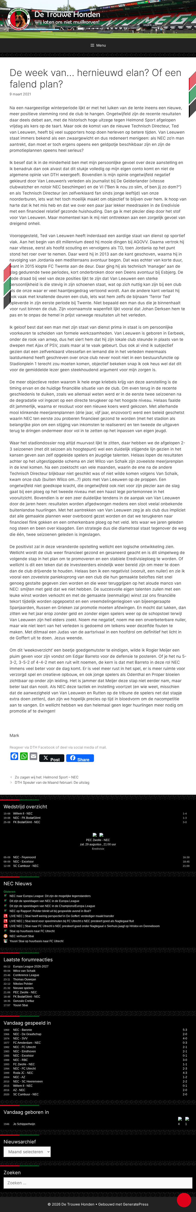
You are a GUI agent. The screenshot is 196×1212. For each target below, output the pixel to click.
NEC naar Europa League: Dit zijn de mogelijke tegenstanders (50, 896)
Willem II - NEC (23, 813)
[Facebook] (14, 758)
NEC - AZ (19, 1077)
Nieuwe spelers (23, 988)
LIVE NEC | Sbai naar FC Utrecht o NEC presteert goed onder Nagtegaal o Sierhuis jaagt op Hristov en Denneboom (85, 926)
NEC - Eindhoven (24, 1051)
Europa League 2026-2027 (31, 966)
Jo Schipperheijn (24, 1124)
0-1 (185, 1055)
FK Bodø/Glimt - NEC (26, 822)
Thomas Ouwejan (24, 979)
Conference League (26, 975)
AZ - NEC (19, 1090)
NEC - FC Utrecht (24, 1047)
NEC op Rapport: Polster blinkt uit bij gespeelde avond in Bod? (50, 911)
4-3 (185, 1073)
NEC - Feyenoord (24, 857)
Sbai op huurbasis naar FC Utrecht (32, 931)
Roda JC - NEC (23, 1073)
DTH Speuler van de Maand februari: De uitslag (52, 782)
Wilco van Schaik (24, 971)
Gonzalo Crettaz (23, 1001)
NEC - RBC (20, 1060)
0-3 (185, 1042)
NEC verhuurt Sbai (22, 936)
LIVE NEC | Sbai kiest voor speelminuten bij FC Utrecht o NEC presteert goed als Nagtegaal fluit (72, 921)
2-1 (185, 1047)
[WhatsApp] (24, 758)
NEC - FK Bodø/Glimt (26, 818)
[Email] (33, 758)
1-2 (185, 1077)
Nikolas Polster (23, 983)
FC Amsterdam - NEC (27, 1042)
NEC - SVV (20, 1038)
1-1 (185, 1064)
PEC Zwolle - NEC (98, 840)
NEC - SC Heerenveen (28, 1081)
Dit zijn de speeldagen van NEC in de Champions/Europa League (52, 906)
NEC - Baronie (22, 1030)
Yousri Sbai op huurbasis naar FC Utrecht (36, 941)
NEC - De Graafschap (27, 1034)
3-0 (185, 1060)
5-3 (185, 1030)
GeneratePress (135, 1204)
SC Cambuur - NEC (26, 866)
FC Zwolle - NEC (24, 1064)
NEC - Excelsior (23, 861)
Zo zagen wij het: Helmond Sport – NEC (47, 777)
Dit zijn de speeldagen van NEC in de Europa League (44, 901)
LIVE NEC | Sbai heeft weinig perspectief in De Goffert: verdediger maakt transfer (62, 916)
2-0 (185, 1034)
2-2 (185, 1081)
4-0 (185, 1038)
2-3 (185, 1068)
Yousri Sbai (20, 1005)
